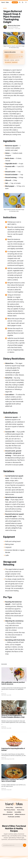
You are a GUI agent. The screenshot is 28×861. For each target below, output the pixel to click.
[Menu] (26, 2)
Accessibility (18, 812)
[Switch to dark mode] (22, 2)
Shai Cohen (17, 25)
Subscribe (14, 2)
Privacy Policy (9, 807)
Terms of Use (20, 809)
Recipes (5, 8)
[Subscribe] (24, 845)
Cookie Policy (18, 807)
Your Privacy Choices (9, 809)
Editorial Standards (8, 814)
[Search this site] (20, 2)
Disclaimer (10, 812)
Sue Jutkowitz (15, 27)
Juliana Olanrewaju (5, 759)
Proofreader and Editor (14, 816)
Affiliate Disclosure (20, 814)
